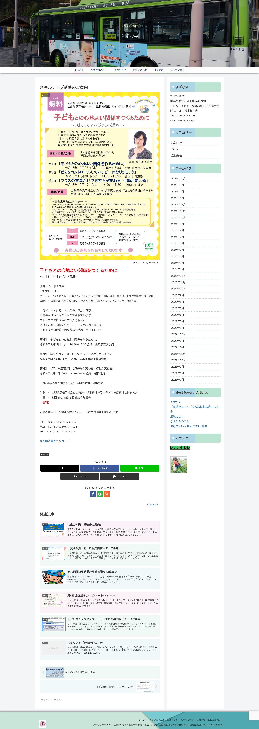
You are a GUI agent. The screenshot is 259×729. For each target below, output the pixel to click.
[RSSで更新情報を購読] (107, 494)
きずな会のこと (179, 421)
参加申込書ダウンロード (55, 441)
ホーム (46, 454)
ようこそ (142, 720)
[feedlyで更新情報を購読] (100, 494)
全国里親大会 (214, 720)
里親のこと (177, 416)
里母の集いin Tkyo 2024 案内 (188, 426)
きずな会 (175, 401)
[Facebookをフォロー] (93, 494)
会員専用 (201, 720)
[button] (79, 476)
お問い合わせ (187, 720)
